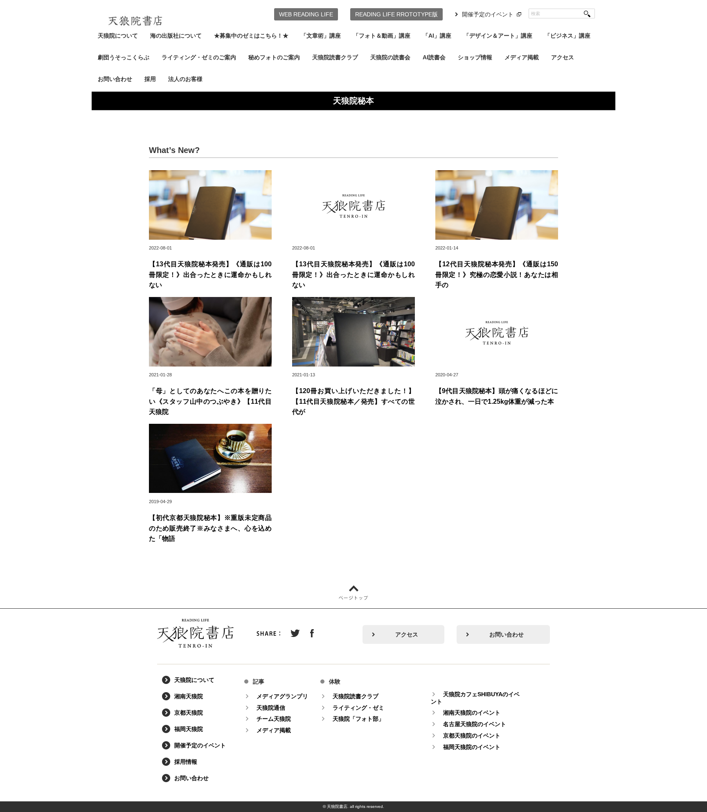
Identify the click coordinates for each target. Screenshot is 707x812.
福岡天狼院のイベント (471, 747)
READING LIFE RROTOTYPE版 (396, 14)
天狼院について (118, 35)
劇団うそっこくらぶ (123, 57)
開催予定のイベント (487, 14)
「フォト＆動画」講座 (381, 35)
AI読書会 (434, 57)
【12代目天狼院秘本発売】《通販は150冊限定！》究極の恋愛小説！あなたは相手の (496, 274)
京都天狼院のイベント (471, 735)
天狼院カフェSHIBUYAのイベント (475, 698)
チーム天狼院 (274, 718)
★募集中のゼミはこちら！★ (251, 35)
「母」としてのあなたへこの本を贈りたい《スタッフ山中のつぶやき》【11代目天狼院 (210, 401)
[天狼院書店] (135, 15)
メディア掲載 (521, 57)
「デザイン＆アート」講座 (498, 35)
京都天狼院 (188, 712)
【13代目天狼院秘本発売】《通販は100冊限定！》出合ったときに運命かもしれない (210, 274)
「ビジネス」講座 (567, 35)
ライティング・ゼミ (358, 707)
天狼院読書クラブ (335, 57)
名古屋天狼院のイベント (474, 724)
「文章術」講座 (321, 35)
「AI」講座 (437, 35)
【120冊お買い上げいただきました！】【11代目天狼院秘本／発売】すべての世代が (353, 401)
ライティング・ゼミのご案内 (199, 57)
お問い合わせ (115, 79)
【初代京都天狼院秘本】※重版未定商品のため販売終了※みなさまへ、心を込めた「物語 (210, 528)
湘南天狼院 (188, 696)
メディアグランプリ (282, 696)
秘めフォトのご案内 (274, 57)
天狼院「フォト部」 (358, 718)
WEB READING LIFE (306, 14)
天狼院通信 (271, 707)
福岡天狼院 (188, 729)
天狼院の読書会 (390, 57)
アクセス (562, 57)
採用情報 (185, 761)
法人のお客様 (185, 79)
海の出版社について (176, 35)
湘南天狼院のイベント (471, 712)
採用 (150, 79)
